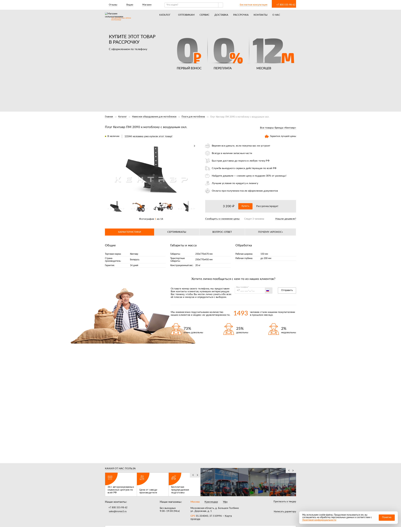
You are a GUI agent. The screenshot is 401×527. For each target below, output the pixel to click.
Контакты (260, 15)
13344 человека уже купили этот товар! (148, 136)
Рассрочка (241, 15)
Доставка (221, 15)
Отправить (287, 290)
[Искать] (220, 5)
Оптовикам (186, 15)
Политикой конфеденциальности (319, 520)
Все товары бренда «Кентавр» (278, 127)
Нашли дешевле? (285, 219)
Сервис (204, 15)
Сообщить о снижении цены (222, 219)
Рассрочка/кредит (267, 206)
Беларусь (134, 260)
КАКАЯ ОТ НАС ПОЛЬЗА (120, 468)
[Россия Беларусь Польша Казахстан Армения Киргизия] (268, 290)
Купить (245, 206)
